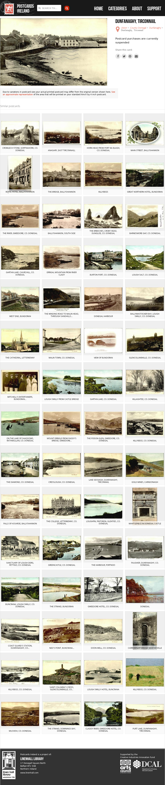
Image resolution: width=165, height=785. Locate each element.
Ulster (124, 27)
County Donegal (138, 27)
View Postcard (20, 133)
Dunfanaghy (155, 27)
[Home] (7, 8)
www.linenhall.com (29, 773)
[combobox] (49, 8)
